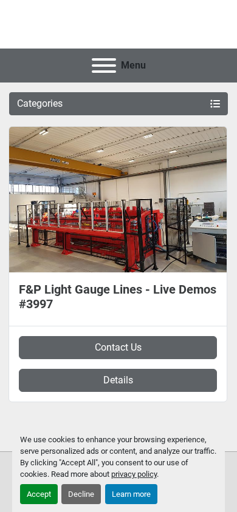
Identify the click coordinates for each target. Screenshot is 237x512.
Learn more (131, 494)
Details (118, 380)
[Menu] (104, 65)
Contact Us (118, 347)
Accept (39, 494)
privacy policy (134, 474)
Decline (81, 494)
